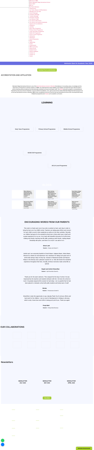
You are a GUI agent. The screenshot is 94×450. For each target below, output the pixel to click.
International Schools (41, 419)
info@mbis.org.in (27, 442)
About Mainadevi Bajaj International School (39, 2)
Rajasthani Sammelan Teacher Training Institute (69, 431)
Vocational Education (65, 426)
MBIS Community (33, 46)
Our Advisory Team (34, 19)
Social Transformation (17, 412)
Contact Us (32, 53)
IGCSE (61, 89)
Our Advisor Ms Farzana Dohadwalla (38, 22)
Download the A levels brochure (47, 70)
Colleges (38, 427)
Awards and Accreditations (35, 23)
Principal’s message (34, 17)
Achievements (32, 45)
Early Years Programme (35, 28)
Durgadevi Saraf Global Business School (69, 420)
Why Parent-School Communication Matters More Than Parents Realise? (76, 204)
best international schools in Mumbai (46, 86)
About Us (14, 411)
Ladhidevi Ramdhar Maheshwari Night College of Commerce (45, 433)
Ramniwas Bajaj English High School (44, 416)
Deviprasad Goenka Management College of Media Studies (70, 422)
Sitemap (70, 444)
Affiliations (32, 25)
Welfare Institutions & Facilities (19, 434)
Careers (14, 416)
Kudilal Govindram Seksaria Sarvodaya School (45, 411)
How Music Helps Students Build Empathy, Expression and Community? (76, 194)
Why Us (31, 5)
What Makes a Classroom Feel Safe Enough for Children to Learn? (28, 194)
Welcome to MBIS (33, 0)
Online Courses (63, 408)
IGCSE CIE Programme (34, 33)
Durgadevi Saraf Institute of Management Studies (70, 417)
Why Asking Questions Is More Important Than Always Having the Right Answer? (52, 194)
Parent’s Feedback (33, 51)
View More (47, 398)
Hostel (13, 419)
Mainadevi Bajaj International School (44, 421)
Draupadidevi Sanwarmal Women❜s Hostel (22, 422)
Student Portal (32, 49)
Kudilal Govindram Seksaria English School (46, 414)
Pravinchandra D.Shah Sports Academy (21, 437)
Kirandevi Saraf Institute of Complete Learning (69, 438)
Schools (38, 408)
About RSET (32, 3)
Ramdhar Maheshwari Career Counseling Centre (21, 430)
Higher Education (64, 414)
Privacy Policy (63, 444)
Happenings (32, 42)
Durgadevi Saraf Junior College (43, 435)
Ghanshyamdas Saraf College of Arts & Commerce (45, 430)
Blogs (30, 40)
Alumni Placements (34, 39)
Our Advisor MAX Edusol (35, 20)
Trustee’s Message (33, 16)
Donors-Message (33, 13)
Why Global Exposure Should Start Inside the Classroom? (52, 203)
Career (31, 56)
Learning (31, 26)
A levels (47, 93)
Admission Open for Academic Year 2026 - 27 (64, 63)
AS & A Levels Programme (35, 34)
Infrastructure (32, 8)
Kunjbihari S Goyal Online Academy (68, 411)
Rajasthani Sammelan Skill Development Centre (69, 435)
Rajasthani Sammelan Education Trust (21, 408)
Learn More (22, 129)
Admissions (32, 36)
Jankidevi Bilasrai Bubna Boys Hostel (21, 423)
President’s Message (34, 14)
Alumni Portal (32, 48)
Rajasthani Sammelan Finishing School (69, 429)
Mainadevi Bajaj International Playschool (45, 423)
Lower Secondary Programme (36, 31)
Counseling (14, 427)
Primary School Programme (36, 30)
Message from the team (35, 11)
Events (31, 43)
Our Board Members (34, 7)
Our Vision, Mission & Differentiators (38, 10)
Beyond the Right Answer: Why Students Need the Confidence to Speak (28, 204)
